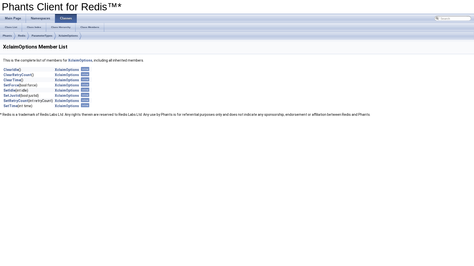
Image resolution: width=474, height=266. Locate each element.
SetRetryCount (15, 101)
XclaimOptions (68, 35)
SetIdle (9, 90)
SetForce (11, 85)
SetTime (10, 106)
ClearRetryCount (17, 75)
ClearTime (12, 80)
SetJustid (11, 96)
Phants (7, 35)
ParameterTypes (42, 35)
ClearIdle (11, 70)
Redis (21, 35)
